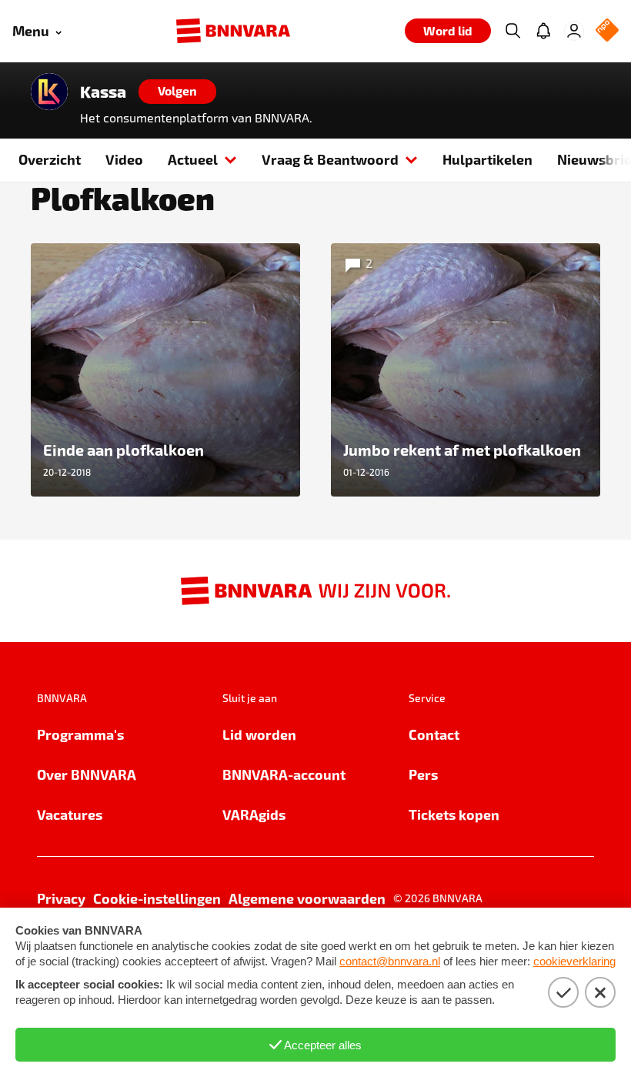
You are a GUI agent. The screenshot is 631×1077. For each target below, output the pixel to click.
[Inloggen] (574, 31)
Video (124, 159)
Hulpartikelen (487, 159)
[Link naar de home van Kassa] (49, 91)
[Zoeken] (512, 31)
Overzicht (49, 159)
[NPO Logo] (607, 31)
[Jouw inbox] (543, 30)
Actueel (193, 159)
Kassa (103, 91)
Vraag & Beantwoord (330, 159)
